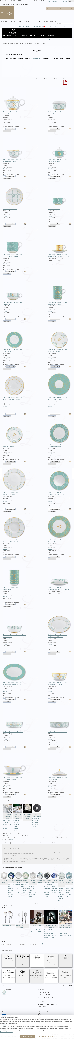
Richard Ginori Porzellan (22, 975)
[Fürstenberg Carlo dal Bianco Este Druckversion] (65, 83)
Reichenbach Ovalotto (54, 881)
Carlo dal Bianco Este (23, 4)
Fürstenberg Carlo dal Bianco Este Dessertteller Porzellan (57, 445)
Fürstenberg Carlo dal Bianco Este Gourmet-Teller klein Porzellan (12, 398)
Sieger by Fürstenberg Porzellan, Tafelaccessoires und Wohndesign (51, 962)
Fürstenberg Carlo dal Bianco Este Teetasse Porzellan (12, 303)
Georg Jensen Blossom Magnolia (22, 926)
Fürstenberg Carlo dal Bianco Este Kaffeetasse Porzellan (57, 208)
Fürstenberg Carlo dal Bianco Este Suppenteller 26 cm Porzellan (12, 540)
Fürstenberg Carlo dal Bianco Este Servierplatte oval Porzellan (57, 636)
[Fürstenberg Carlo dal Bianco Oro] (73, 474)
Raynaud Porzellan (65, 960)
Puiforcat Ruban (36, 925)
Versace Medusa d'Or (8, 925)
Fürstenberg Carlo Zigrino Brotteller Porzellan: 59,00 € (36, 822)
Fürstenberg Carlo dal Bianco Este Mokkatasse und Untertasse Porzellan (58, 255)
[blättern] (1, 877)
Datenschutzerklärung (47, 1004)
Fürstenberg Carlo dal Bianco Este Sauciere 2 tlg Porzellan (12, 778)
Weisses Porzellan (25, 26)
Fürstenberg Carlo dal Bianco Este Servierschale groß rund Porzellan (57, 731)
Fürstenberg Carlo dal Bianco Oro (17, 816)
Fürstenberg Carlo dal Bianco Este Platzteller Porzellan (57, 540)
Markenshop (46, 39)
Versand (5, 121)
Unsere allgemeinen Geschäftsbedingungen (47, 998)
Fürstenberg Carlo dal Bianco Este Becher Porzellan (12, 588)
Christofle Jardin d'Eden (4, 882)
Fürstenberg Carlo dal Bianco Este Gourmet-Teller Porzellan (57, 398)
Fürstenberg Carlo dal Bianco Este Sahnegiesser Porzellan (12, 160)
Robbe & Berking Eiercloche (51, 926)
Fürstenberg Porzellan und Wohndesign (37, 961)
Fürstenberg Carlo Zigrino (37, 815)
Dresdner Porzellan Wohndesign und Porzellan (8, 976)
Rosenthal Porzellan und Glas (65, 976)
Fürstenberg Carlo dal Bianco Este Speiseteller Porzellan (12, 493)
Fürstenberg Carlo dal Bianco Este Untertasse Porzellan (12, 350)
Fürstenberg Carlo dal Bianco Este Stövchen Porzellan (57, 113)
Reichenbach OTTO (18, 881)
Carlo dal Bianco (35, 58)
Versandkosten (44, 994)
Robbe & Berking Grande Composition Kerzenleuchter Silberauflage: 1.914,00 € (65, 933)
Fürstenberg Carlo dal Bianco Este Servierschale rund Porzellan (57, 683)
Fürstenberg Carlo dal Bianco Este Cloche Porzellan (57, 778)
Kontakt (41, 989)
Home (2, 4)
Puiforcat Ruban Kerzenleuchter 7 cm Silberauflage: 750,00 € (36, 929)
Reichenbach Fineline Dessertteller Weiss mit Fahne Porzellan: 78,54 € (11, 890)
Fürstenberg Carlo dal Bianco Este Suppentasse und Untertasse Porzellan (58, 588)
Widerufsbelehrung (46, 1001)
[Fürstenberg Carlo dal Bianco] (1, 474)
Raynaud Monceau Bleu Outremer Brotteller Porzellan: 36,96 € (61, 894)
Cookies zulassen (27, 1036)
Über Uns (54, 1)
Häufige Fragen (44, 992)
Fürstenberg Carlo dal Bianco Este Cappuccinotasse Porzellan (12, 255)
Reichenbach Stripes (40, 881)
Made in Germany (39, 26)
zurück (4, 985)
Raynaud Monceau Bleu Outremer (62, 883)
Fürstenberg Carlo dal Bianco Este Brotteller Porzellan (12, 445)
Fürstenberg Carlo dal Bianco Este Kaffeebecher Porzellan (57, 303)
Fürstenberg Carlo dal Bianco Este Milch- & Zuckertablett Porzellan (14, 208)
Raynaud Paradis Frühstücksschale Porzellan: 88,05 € (27, 888)
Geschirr (7, 4)
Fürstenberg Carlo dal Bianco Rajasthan (27, 817)
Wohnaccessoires (67, 39)
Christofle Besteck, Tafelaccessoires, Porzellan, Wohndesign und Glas (22, 962)
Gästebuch (48, 1)
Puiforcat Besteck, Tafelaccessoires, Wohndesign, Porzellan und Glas (8, 962)
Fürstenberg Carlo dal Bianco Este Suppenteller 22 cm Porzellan (57, 493)
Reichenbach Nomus (47, 881)
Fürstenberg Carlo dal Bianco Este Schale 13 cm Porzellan (14, 636)
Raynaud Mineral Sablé (33, 882)
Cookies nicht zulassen (45, 1036)
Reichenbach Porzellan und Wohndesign (36, 976)
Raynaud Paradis (25, 881)
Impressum (42, 1006)
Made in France (53, 26)
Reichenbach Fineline (11, 881)
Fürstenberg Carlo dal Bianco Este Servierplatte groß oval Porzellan (12, 683)
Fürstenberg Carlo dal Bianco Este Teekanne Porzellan (12, 113)
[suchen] (73, 24)
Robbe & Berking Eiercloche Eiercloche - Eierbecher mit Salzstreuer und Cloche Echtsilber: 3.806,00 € (50, 933)
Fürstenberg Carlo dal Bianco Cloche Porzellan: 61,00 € (7, 824)
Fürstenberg (14, 4)
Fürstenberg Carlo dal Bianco (7, 816)
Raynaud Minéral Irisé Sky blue (69, 882)
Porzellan (8, 60)
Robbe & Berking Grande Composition (65, 926)
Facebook (45, 1015)
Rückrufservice (62, 1)
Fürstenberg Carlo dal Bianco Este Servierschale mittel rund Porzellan (13, 731)
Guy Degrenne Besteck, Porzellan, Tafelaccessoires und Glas (51, 977)
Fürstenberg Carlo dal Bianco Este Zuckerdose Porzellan (57, 160)
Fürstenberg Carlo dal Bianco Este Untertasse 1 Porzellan (57, 350)
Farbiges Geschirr (67, 26)
